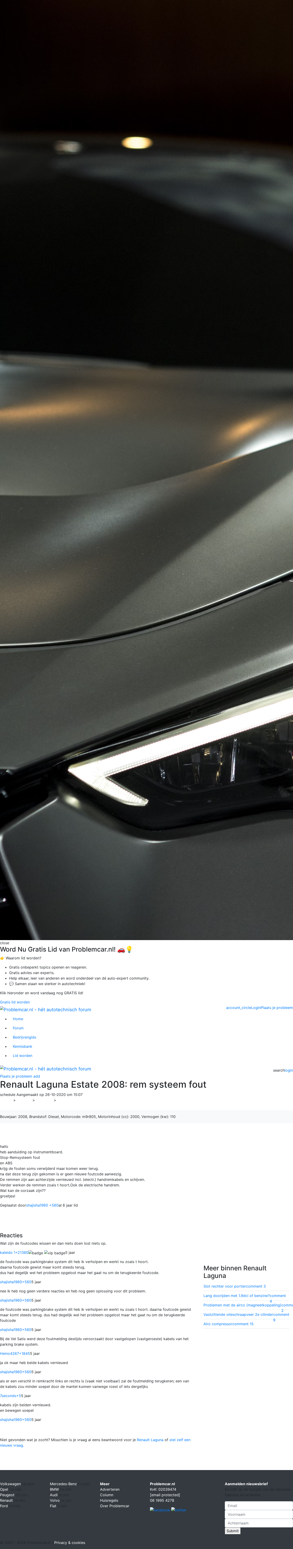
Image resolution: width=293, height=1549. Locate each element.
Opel (4, 1489)
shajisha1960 (15, 1282)
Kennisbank (22, 1046)
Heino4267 (15, 1353)
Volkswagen (11, 1484)
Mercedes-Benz (64, 1484)
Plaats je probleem (277, 1007)
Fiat (53, 1506)
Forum (18, 1028)
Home (18, 1019)
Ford (4, 1506)
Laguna (65, 1100)
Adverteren (109, 1489)
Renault (44, 1100)
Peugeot (8, 1495)
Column (106, 1495)
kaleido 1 (14, 1252)
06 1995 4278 (162, 1500)
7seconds (10, 1395)
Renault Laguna (150, 1439)
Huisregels (109, 1500)
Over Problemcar (114, 1506)
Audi (54, 1495)
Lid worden (22, 1055)
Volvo (55, 1500)
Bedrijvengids (24, 1037)
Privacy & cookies (69, 1542)
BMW (55, 1489)
